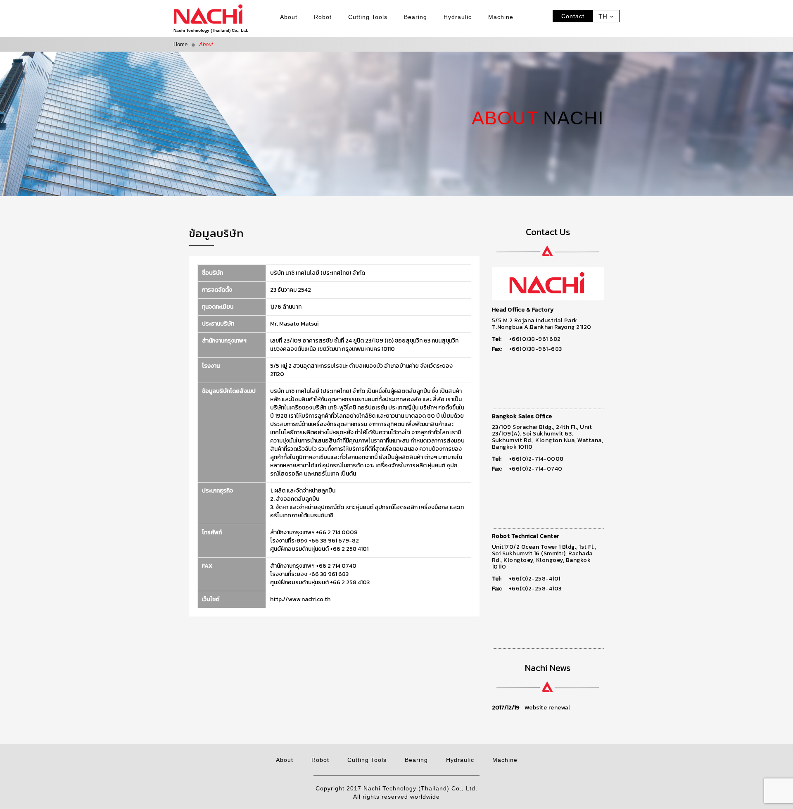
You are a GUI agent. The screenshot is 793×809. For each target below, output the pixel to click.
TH (604, 16)
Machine (500, 17)
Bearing (415, 17)
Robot (323, 17)
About (288, 17)
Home (180, 44)
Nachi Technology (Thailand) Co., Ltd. (210, 30)
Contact (572, 16)
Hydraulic (458, 17)
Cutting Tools (367, 17)
